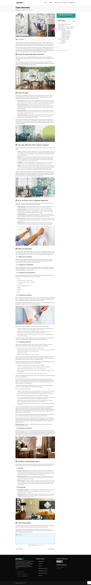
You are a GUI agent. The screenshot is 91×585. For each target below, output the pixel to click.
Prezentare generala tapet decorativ (64, 24)
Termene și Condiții (20, 572)
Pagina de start (18, 10)
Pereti (24, 10)
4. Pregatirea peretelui (66, 35)
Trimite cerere (57, 2)
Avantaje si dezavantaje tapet (63, 39)
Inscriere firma (71, 2)
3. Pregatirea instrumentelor (67, 33)
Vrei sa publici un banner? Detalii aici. (62, 50)
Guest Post (40, 575)
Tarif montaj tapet (61, 43)
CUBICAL (25, 583)
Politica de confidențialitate (22, 576)
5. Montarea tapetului (66, 36)
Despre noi (40, 563)
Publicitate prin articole (42, 571)
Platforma (64, 2)
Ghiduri (50, 2)
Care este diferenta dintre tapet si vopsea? (66, 27)
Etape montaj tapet (61, 29)
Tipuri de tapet (61, 25)
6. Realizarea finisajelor (66, 37)
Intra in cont (59, 568)
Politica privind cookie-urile (22, 574)
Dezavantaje (64, 41)
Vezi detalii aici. (40, 545)
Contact (39, 566)
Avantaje (63, 40)
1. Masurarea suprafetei (66, 31)
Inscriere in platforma (60, 567)
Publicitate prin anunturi (42, 568)
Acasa (45, 2)
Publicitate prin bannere (42, 573)
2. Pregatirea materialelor (66, 32)
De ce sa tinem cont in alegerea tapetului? (66, 28)
